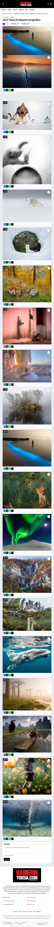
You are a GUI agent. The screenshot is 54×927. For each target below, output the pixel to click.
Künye (24, 922)
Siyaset (15, 9)
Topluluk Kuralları (9, 923)
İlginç (12, 17)
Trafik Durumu (32, 897)
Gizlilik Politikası (7, 922)
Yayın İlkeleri (20, 923)
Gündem (3, 9)
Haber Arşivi (32, 904)
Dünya (9, 9)
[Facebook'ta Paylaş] (4, 90)
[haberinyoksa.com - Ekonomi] (25, 4)
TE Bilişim (45, 923)
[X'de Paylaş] (7, 90)
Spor (26, 9)
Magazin (32, 9)
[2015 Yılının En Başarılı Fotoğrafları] (27, 40)
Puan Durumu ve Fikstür (9, 900)
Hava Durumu (7, 897)
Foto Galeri (6, 17)
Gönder (7, 859)
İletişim (17, 922)
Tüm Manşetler (32, 900)
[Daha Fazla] (12, 90)
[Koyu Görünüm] (50, 4)
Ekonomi (21, 9)
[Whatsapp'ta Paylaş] (9, 90)
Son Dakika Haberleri (9, 904)
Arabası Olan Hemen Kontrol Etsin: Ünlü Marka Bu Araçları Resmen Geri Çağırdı (32, 13)
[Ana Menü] (3, 4)
